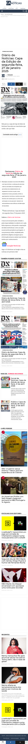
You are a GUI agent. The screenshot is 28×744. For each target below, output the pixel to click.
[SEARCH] (24, 11)
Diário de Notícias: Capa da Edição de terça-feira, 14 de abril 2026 (13, 300)
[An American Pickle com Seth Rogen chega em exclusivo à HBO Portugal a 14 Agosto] (14, 485)
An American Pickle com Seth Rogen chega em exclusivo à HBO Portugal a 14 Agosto (13, 499)
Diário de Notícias (14, 217)
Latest (4, 8)
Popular (11, 8)
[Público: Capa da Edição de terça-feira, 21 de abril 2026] (5, 406)
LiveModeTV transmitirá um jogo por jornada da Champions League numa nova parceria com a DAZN (14, 535)
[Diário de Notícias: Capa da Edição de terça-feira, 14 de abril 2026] (14, 277)
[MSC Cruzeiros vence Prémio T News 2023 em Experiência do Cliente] (14, 449)
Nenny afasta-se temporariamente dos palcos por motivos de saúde (11, 688)
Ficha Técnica (6, 738)
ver (20, 134)
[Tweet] (20, 742)
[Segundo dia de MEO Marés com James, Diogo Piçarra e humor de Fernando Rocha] (14, 550)
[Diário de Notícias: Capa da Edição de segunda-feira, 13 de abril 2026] (14, 332)
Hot (17, 8)
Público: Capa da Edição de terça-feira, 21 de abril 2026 (18, 405)
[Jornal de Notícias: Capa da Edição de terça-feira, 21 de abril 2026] (5, 382)
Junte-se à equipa (15, 738)
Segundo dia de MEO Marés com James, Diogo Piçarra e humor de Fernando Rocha (14, 561)
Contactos (22, 738)
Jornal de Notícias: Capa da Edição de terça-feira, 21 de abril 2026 (18, 382)
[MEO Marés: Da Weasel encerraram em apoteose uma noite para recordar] (14, 575)
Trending (22, 8)
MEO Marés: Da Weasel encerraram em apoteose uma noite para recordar (13, 586)
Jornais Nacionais (7, 296)
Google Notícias (14, 246)
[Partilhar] (10, 742)
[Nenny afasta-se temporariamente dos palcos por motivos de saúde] (14, 675)
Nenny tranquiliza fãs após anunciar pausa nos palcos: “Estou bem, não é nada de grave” (13, 659)
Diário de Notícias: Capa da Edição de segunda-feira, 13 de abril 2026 (13, 354)
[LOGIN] (26, 11)
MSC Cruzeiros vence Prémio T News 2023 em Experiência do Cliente (12, 471)
